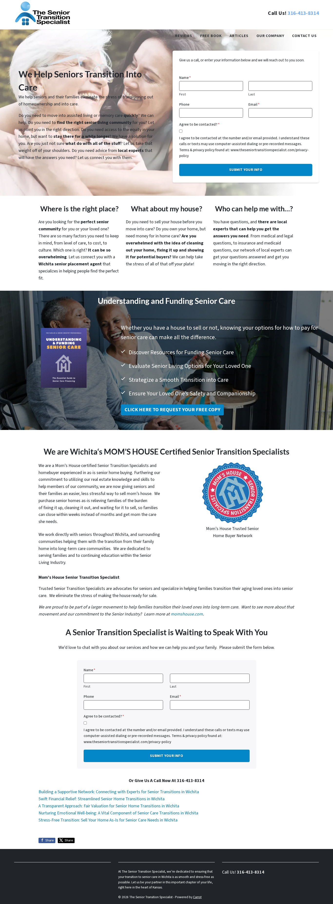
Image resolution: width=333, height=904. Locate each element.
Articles (239, 35)
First (182, 94)
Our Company (270, 35)
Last (251, 94)
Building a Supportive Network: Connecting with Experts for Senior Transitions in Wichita (119, 792)
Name (185, 77)
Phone (184, 104)
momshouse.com (187, 614)
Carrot (197, 897)
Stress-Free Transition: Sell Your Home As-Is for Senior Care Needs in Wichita (108, 820)
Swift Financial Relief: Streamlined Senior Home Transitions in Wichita (102, 799)
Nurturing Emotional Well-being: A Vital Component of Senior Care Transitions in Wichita (118, 813)
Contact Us (304, 35)
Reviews (183, 35)
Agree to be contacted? (199, 124)
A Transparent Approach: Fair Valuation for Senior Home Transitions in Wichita (109, 806)
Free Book (211, 35)
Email (254, 104)
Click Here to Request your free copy (172, 409)
